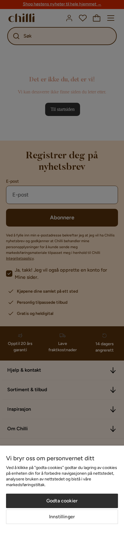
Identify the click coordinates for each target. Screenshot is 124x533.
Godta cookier (62, 501)
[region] (62, 489)
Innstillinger (62, 516)
